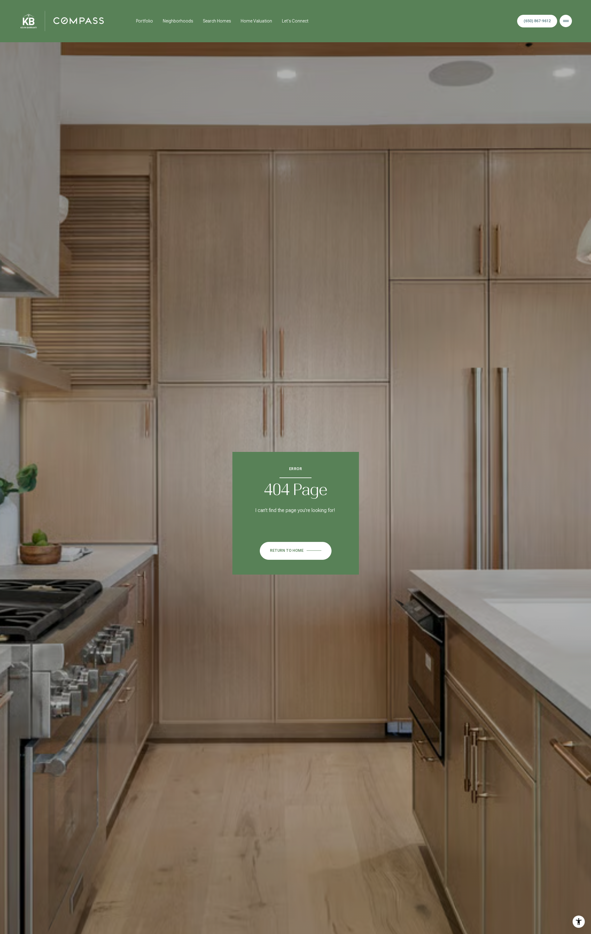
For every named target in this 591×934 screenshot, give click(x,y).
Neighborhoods (178, 20)
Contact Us (537, 21)
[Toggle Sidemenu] (566, 21)
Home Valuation (256, 20)
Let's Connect (295, 20)
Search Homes (217, 20)
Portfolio (144, 20)
